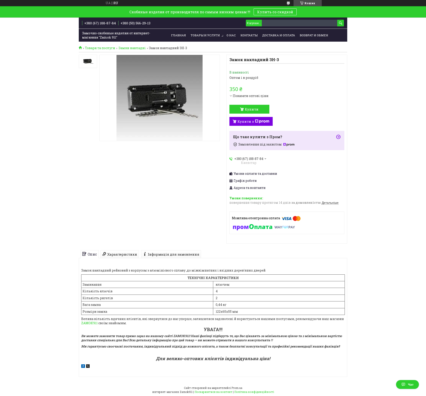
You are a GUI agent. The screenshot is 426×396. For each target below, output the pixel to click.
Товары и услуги (205, 35)
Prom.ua (236, 388)
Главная (178, 35)
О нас (231, 35)
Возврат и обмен (314, 35)
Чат (411, 384)
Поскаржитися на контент (213, 392)
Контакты (249, 35)
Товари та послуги (100, 48)
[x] (88, 367)
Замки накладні (132, 48)
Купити (251, 109)
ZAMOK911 (89, 323)
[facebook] (83, 367)
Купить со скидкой (275, 12)
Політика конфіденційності (254, 392)
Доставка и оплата (278, 35)
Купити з (245, 121)
